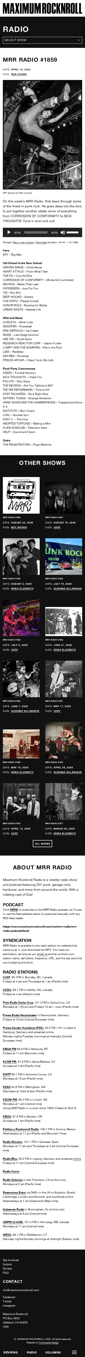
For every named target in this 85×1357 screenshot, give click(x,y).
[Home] (42, 12)
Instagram (9, 1305)
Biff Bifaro (19, 527)
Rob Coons (19, 74)
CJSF (6, 977)
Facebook (9, 1297)
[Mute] (62, 232)
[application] (42, 232)
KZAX (7, 1087)
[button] (74, 1352)
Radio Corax (11, 1171)
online (77, 1158)
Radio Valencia (13, 1180)
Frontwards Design (49, 1342)
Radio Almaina (12, 1142)
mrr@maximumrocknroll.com (21, 1290)
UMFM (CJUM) (13, 1222)
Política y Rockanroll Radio (21, 1129)
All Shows (42, 843)
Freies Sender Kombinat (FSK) (23, 1028)
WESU (7, 1234)
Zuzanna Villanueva (68, 588)
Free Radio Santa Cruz (18, 1002)
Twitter (7, 1301)
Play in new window (23, 242)
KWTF (7, 1074)
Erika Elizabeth (22, 588)
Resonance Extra (14, 1192)
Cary (57, 527)
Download (41, 242)
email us (42, 954)
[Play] (9, 232)
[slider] (73, 232)
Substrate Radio (13, 1209)
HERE (14, 909)
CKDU (7, 990)
